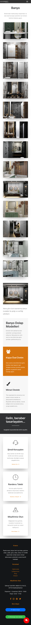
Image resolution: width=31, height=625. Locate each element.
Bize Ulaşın (15, 531)
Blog (15, 573)
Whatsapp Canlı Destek (16, 616)
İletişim (15, 576)
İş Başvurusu (15, 571)
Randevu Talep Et (15, 496)
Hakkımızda (15, 569)
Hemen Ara (15, 464)
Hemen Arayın (16, 609)
